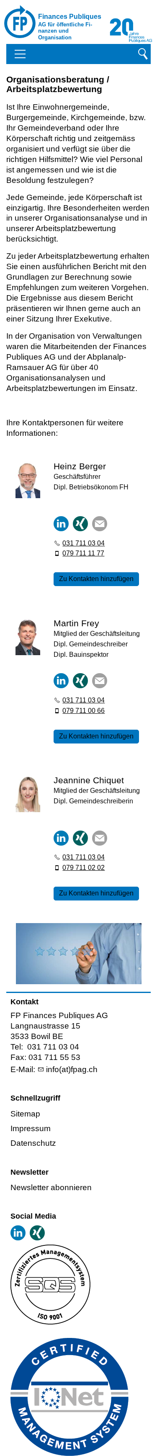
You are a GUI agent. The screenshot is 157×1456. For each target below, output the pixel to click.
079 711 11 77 (83, 553)
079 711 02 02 (83, 867)
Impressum (30, 1128)
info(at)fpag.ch (72, 1069)
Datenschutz (33, 1143)
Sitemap (25, 1113)
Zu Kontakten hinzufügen (96, 578)
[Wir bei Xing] (37, 1232)
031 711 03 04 (83, 543)
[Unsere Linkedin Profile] (18, 1232)
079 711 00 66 (83, 710)
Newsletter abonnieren (51, 1187)
